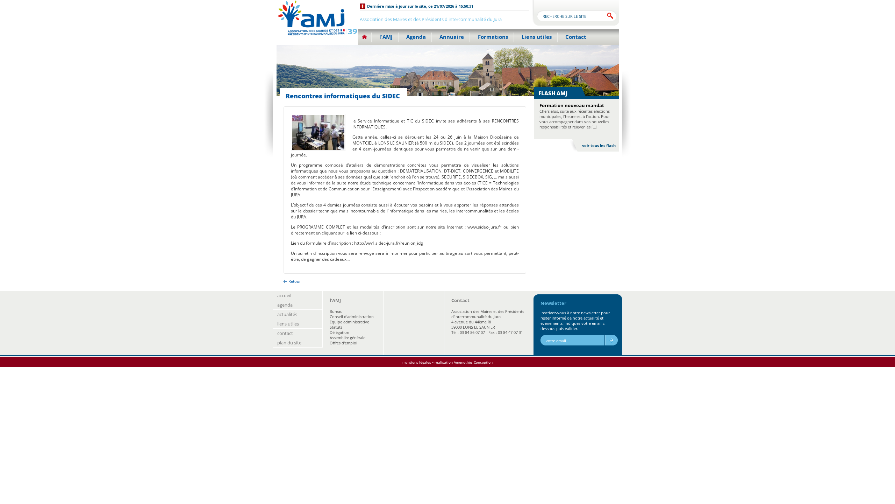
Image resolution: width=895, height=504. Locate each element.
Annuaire (451, 36)
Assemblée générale (347, 337)
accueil (284, 295)
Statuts (336, 327)
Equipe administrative (349, 321)
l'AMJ (386, 36)
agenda (285, 305)
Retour (294, 281)
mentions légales (416, 362)
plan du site (289, 343)
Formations (493, 36)
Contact (575, 36)
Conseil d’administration (352, 316)
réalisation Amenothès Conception (464, 362)
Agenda (416, 36)
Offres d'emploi (343, 342)
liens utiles (288, 324)
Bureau (336, 311)
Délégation (339, 332)
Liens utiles (537, 36)
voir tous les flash (599, 145)
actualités (287, 314)
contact (285, 333)
